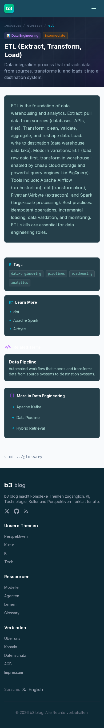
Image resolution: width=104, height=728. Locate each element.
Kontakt (10, 647)
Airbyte (17, 329)
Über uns (12, 638)
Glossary (11, 613)
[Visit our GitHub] (16, 511)
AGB (8, 664)
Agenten (11, 596)
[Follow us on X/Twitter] (7, 511)
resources (12, 26)
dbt (14, 312)
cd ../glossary (23, 457)
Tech (8, 562)
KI (5, 553)
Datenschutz (15, 655)
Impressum (13, 672)
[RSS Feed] (26, 511)
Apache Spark (23, 320)
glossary (34, 26)
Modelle (11, 587)
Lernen (10, 604)
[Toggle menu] (94, 8)
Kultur (9, 545)
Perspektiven (16, 536)
